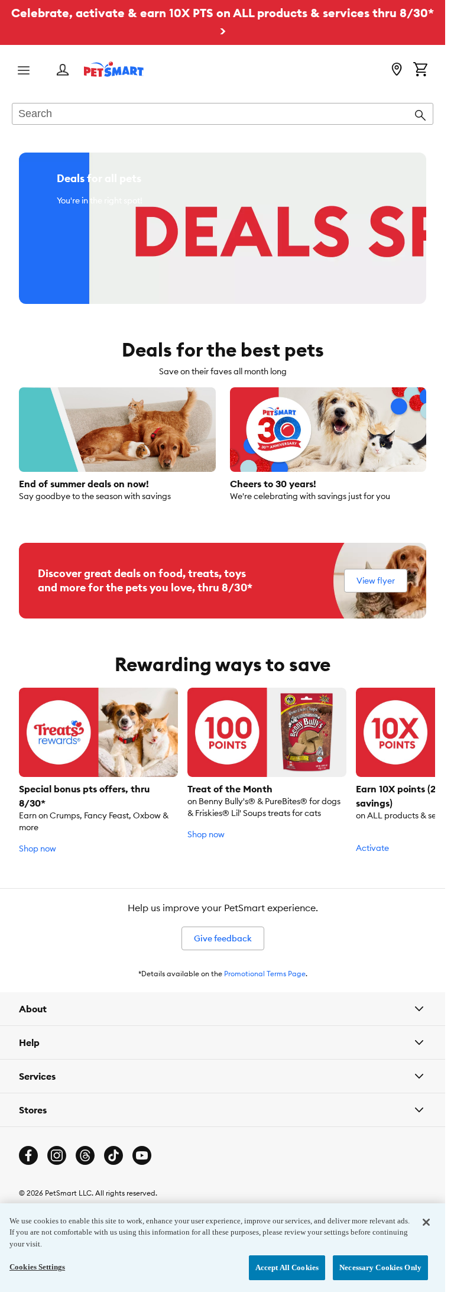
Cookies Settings (37, 1266)
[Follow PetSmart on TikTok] (113, 1155)
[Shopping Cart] (420, 70)
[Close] (426, 1222)
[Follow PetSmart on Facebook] (28, 1155)
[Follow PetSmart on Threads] (85, 1155)
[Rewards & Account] (62, 70)
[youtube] (141, 1155)
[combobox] (222, 115)
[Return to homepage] (114, 69)
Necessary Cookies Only (380, 1267)
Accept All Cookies (287, 1267)
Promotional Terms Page (265, 973)
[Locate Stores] (397, 70)
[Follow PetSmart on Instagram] (56, 1155)
